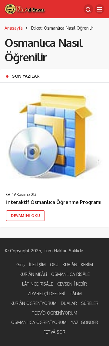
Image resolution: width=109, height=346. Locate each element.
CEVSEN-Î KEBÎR (72, 283)
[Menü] (99, 9)
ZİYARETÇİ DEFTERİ (46, 293)
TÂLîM (76, 293)
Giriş (20, 264)
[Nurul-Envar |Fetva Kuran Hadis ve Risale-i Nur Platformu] (25, 8)
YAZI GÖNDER (84, 322)
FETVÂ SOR (54, 332)
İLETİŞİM (37, 264)
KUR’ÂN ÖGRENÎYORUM (34, 303)
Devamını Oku (25, 215)
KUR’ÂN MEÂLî (33, 274)
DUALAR (69, 303)
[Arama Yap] (88, 9)
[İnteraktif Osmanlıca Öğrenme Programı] (54, 137)
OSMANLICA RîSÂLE (70, 274)
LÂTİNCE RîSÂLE (37, 283)
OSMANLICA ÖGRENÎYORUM (39, 322)
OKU (54, 264)
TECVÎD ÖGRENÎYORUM (54, 312)
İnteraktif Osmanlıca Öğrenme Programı (53, 202)
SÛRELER (89, 303)
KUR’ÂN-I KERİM (78, 264)
